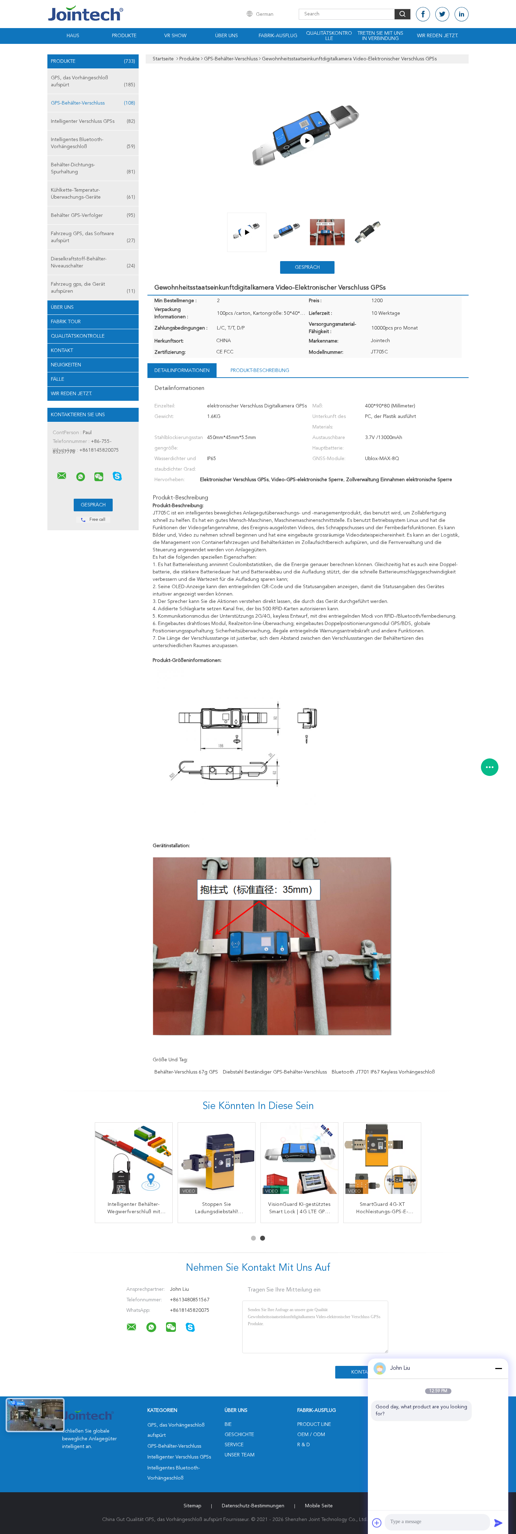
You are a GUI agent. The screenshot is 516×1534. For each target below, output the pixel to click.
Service (234, 1444)
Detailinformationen (182, 370)
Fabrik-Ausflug (278, 35)
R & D (303, 1444)
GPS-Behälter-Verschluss (93, 103)
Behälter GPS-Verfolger (93, 215)
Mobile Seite (319, 1505)
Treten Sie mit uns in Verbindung (380, 36)
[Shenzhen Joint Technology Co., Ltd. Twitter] (442, 14)
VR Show (175, 35)
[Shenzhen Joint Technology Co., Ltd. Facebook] (423, 14)
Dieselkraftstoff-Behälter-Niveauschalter (93, 262)
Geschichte (239, 1434)
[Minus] (498, 1368)
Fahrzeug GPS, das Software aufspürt (93, 237)
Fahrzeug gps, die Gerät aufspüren (93, 288)
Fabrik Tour (66, 321)
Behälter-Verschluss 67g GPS (186, 1072)
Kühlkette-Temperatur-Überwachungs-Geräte (93, 194)
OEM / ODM (311, 1434)
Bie (228, 1424)
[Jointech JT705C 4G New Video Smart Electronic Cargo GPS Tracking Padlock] (307, 141)
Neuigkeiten (66, 365)
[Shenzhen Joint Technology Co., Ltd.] (62, 476)
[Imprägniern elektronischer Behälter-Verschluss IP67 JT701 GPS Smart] (299, 1161)
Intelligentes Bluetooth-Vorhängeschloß (93, 143)
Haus (73, 35)
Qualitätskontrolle (329, 36)
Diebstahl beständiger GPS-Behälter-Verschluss (275, 1072)
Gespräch (307, 267)
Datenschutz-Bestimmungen (253, 1505)
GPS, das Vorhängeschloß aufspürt (93, 81)
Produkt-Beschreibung (260, 370)
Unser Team (239, 1455)
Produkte (124, 35)
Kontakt (62, 350)
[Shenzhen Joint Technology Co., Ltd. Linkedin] (462, 14)
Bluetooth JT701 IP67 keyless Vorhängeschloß (383, 1072)
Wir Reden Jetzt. (437, 35)
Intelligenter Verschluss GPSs (93, 121)
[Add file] (377, 1522)
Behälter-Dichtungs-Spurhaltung (93, 168)
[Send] (498, 1522)
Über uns (226, 35)
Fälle (57, 379)
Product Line (314, 1424)
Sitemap (192, 1505)
